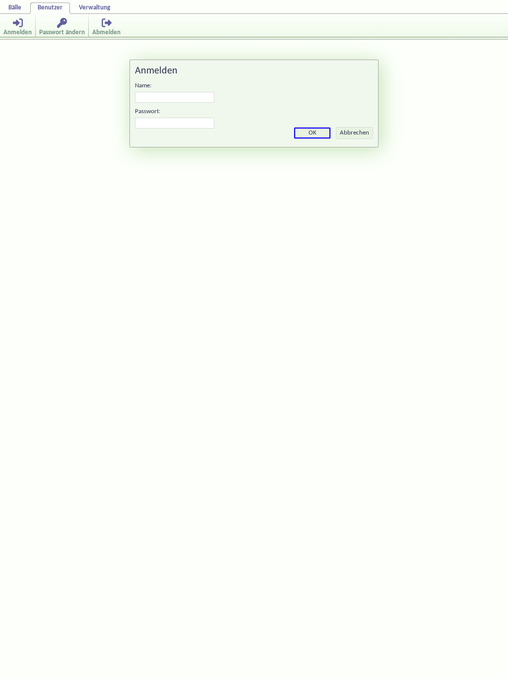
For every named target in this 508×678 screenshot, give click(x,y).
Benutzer (50, 7)
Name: (143, 85)
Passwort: (147, 111)
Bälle (14, 7)
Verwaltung (94, 7)
